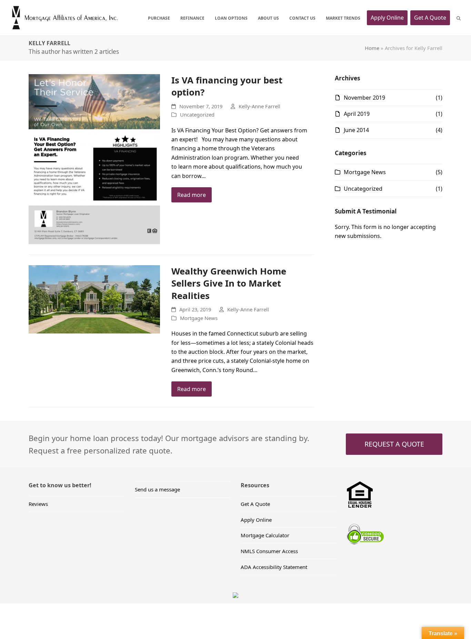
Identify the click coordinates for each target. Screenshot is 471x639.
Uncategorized (197, 114)
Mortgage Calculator (265, 535)
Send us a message (157, 489)
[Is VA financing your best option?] (94, 158)
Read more (191, 195)
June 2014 (356, 130)
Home (372, 47)
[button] (458, 17)
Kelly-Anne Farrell (259, 106)
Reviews (38, 503)
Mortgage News (199, 317)
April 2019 (357, 114)
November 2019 (364, 97)
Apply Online (256, 519)
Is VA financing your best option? (226, 86)
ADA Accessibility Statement (274, 566)
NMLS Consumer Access (269, 551)
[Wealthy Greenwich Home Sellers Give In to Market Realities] (94, 298)
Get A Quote (255, 503)
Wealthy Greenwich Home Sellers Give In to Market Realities (228, 283)
